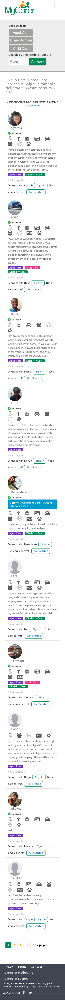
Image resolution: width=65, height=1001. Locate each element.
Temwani (17, 660)
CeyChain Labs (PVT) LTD (45, 986)
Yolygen (17, 877)
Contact (34, 966)
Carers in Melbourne (19, 972)
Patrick (16, 314)
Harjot (15, 729)
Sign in (41, 185)
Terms (20, 966)
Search (39, 62)
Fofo (14, 576)
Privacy (8, 966)
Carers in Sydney (17, 978)
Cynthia (16, 128)
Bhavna (16, 808)
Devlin (16, 403)
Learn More (33, 105)
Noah (14, 217)
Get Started (36, 192)
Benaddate (19, 492)
